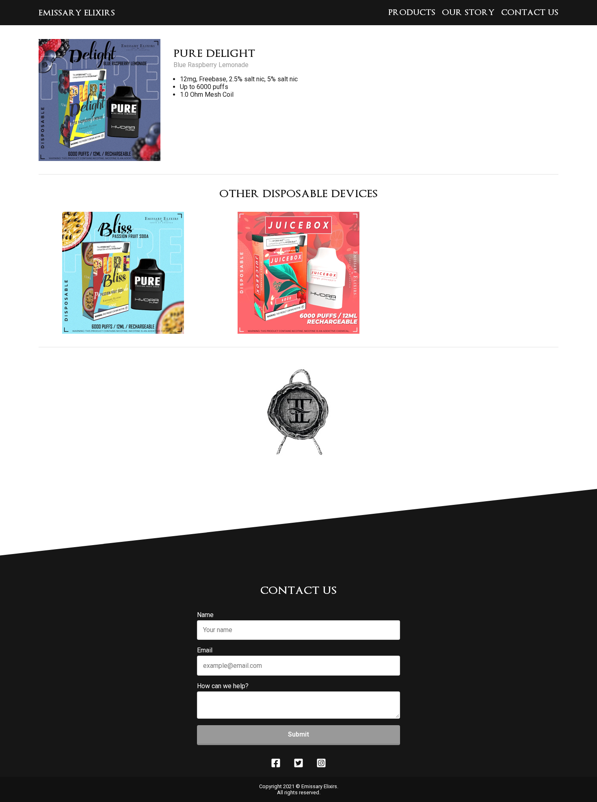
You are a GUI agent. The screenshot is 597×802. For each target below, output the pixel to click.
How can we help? (223, 686)
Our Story (468, 12)
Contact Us (529, 12)
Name (205, 615)
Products (411, 12)
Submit (298, 734)
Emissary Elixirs (77, 12)
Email (204, 650)
